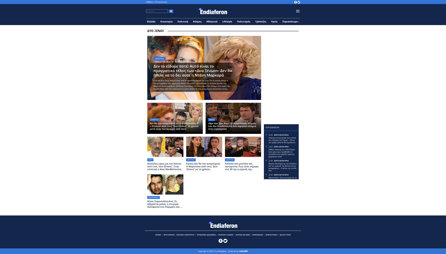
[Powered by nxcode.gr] (243, 251)
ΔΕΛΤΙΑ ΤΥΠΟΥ (285, 235)
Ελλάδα (151, 21)
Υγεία (274, 21)
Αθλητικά (211, 21)
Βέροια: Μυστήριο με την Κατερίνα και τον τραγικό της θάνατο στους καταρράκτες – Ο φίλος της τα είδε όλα (283, 167)
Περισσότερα (290, 21)
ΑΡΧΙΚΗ (158, 235)
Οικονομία (166, 21)
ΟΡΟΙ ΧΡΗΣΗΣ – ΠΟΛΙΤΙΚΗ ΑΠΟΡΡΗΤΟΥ (179, 235)
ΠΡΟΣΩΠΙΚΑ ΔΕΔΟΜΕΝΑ (206, 235)
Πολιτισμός (243, 21)
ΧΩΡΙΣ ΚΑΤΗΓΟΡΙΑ (281, 135)
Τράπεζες (260, 21)
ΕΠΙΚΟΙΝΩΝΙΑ (257, 235)
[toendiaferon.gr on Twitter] (299, 2)
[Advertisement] (281, 50)
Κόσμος (197, 21)
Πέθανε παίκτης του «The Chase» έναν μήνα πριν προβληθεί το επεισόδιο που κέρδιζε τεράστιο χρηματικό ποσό (282, 153)
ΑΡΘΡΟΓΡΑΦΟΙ (271, 235)
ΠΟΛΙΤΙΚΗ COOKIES (225, 235)
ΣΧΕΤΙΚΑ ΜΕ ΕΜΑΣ (243, 235)
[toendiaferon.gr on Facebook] (295, 2)
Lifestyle (227, 21)
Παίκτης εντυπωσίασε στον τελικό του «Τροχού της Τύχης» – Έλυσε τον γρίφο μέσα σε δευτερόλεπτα (282, 140)
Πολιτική (182, 21)
